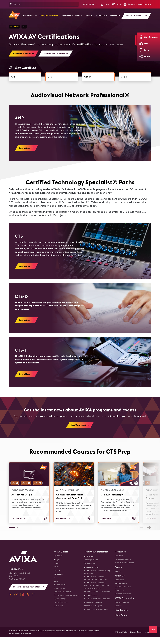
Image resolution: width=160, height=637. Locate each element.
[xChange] (28, 594)
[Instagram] (34, 594)
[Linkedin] (10, 594)
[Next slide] (148, 527)
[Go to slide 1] (12, 527)
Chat (153, 629)
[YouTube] (16, 594)
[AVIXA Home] (14, 15)
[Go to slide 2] (17, 527)
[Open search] (11, 4)
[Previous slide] (141, 527)
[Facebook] (22, 594)
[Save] (141, 50)
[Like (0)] (141, 44)
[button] (90, 4)
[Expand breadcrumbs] (24, 27)
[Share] (141, 57)
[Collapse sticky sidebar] (136, 40)
